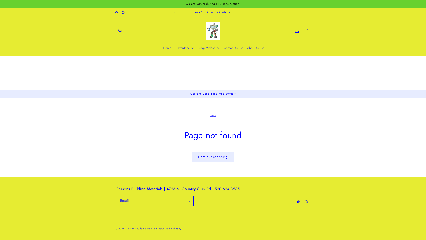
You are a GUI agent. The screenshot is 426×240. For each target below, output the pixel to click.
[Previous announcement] (174, 12)
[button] (120, 30)
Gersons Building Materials (141, 228)
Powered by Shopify (169, 228)
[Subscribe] (188, 201)
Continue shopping (213, 156)
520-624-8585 (227, 189)
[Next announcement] (251, 12)
